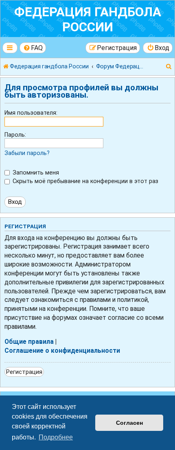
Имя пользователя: (30, 112)
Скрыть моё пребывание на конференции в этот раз (84, 181)
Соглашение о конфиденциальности (62, 350)
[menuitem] (33, 47)
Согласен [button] (129, 422)
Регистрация (24, 372)
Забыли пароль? (27, 153)
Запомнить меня (35, 172)
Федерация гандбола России (87, 19)
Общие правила (29, 341)
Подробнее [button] (56, 437)
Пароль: (15, 134)
